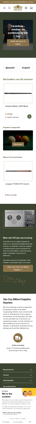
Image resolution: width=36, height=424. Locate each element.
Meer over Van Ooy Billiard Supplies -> (18, 268)
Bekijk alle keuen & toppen (18, 42)
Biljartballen (18, 144)
